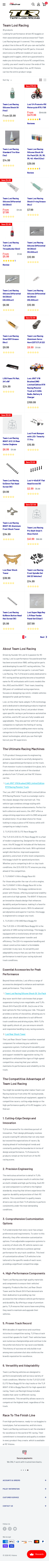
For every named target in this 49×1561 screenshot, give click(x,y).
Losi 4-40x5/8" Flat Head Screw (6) (36, 482)
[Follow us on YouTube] (15, 1529)
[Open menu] (4, 4)
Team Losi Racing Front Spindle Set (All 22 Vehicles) (35, 573)
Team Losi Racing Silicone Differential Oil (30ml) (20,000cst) (12, 295)
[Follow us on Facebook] (5, 1529)
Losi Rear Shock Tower (10, 571)
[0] (44, 4)
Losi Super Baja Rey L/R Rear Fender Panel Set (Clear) (36, 615)
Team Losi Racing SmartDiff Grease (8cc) (11, 339)
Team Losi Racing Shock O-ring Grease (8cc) (36, 201)
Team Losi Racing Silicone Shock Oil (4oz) (11, 107)
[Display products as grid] (40, 80)
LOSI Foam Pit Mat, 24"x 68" (11, 380)
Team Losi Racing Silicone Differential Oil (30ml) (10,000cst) (36, 247)
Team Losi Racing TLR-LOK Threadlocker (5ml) (11, 245)
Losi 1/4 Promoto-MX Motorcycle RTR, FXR (36, 106)
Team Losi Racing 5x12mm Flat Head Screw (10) (11, 483)
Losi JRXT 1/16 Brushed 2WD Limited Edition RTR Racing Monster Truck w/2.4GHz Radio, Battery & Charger (36, 388)
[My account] (38, 4)
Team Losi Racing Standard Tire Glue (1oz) (11, 152)
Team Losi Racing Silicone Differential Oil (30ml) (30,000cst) (36, 295)
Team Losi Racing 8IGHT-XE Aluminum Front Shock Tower (12, 526)
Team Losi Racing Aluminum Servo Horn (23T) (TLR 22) (36, 339)
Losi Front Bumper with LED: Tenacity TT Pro (35, 436)
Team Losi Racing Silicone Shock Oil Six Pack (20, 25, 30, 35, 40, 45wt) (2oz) (36, 154)
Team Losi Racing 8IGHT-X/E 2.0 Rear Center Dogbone (11, 441)
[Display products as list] (45, 80)
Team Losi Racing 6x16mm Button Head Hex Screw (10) (12, 615)
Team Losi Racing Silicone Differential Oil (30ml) (12, 201)
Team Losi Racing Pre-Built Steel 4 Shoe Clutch (35, 530)
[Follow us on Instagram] (10, 1529)
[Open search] (33, 4)
